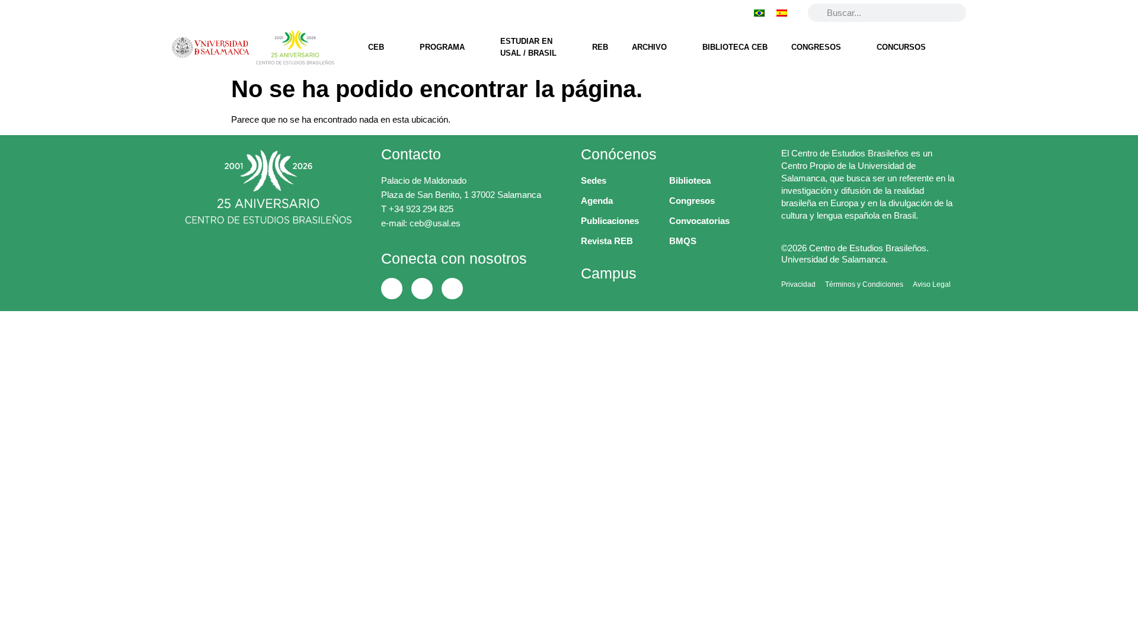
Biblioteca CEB (735, 47)
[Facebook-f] (179, 12)
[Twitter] (209, 12)
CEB (376, 47)
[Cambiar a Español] (782, 12)
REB (600, 47)
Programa (442, 47)
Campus (609, 273)
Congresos (816, 47)
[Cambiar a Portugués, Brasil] (759, 12)
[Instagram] (240, 12)
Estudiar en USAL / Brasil (528, 47)
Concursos (901, 47)
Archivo (649, 47)
